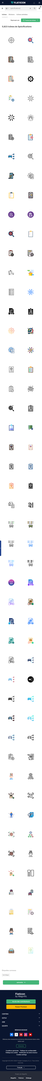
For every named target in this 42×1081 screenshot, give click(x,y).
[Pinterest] (21, 1034)
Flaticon (21, 1078)
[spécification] (11, 40)
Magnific (13, 1078)
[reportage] (11, 292)
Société (5, 1026)
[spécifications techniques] (30, 505)
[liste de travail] (11, 59)
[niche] (30, 40)
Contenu (5, 1014)
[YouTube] (30, 1034)
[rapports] (30, 195)
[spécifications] (11, 505)
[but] (30, 117)
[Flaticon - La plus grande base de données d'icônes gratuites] (18, 3)
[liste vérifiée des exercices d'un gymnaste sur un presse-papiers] (11, 389)
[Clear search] (30, 8)
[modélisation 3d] (30, 389)
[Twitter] (16, 1034)
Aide (3, 1022)
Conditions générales (12, 1050)
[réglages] (30, 137)
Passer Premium (21, 1007)
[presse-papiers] (11, 195)
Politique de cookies (12, 1052)
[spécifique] (30, 79)
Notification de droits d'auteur (28, 1052)
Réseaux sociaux (21, 1030)
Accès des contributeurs (21, 1001)
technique (6, 975)
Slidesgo (28, 1078)
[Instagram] (25, 1034)
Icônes (4, 14)
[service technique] (11, 253)
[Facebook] (11, 1034)
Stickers (12, 14)
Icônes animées (22, 14)
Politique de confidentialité (28, 1050)
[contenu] (11, 176)
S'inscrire (21, 1046)
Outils (4, 1018)
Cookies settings (21, 1054)
